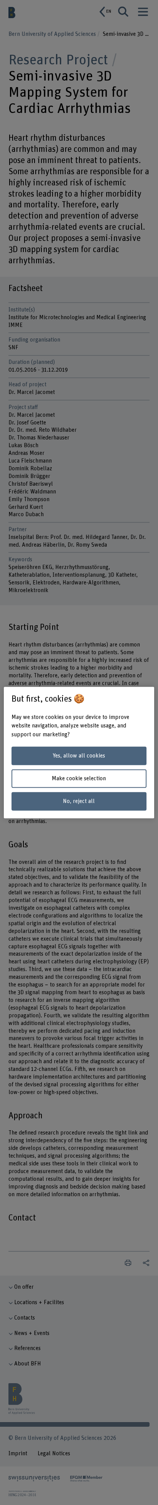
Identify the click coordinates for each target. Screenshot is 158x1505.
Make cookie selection (79, 778)
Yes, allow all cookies (79, 756)
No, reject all (79, 801)
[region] (79, 752)
